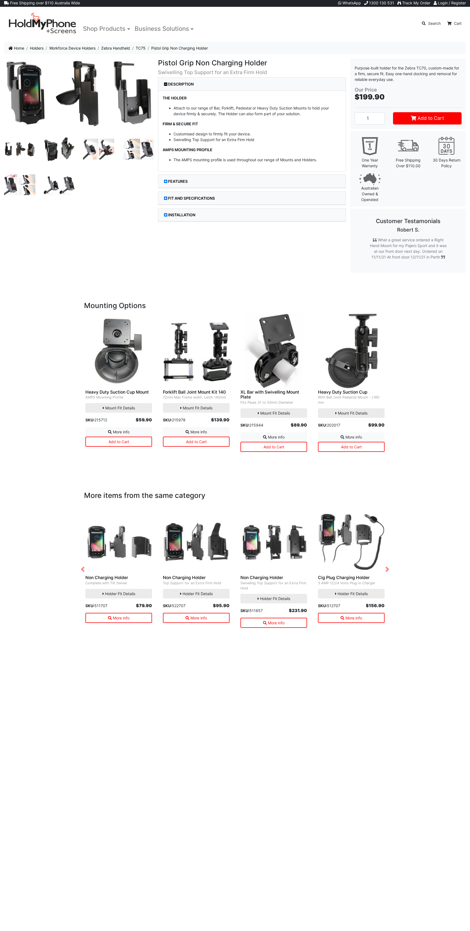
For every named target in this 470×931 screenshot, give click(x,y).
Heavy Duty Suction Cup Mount (117, 403)
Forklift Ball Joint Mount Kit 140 (194, 403)
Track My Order (415, 3)
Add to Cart (430, 118)
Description (180, 84)
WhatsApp (351, 3)
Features (178, 181)
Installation (181, 214)
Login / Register (451, 3)
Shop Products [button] (104, 28)
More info (120, 443)
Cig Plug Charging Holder (344, 589)
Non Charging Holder (106, 589)
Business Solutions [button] (162, 28)
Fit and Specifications (191, 198)
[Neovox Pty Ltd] (42, 23)
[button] (82, 581)
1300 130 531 (381, 3)
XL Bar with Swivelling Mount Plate (269, 406)
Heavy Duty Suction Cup (342, 403)
